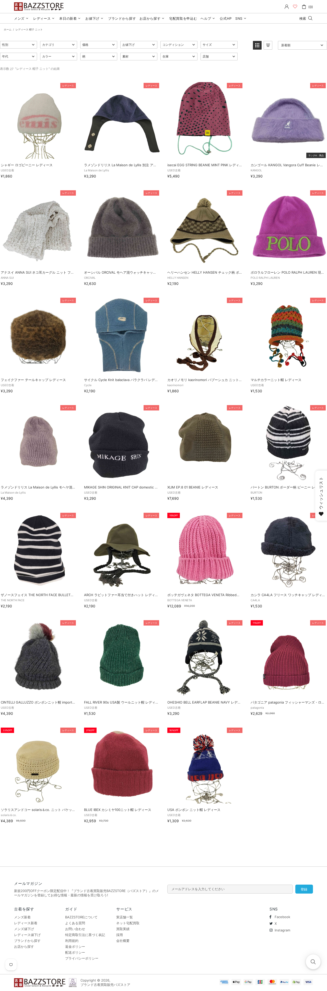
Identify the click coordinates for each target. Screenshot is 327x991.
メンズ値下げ (24, 929)
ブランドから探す (27, 941)
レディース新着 (25, 923)
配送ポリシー (75, 952)
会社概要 (123, 941)
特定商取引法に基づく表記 (85, 935)
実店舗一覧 (124, 917)
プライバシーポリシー (81, 958)
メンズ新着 (22, 917)
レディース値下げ (27, 935)
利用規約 (71, 941)
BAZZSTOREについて (81, 917)
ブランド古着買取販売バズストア (39, 6)
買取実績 (123, 929)
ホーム (7, 29)
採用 (119, 935)
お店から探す (24, 946)
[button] (18, 45)
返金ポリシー (75, 946)
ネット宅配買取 (127, 923)
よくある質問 (75, 923)
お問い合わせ (75, 929)
